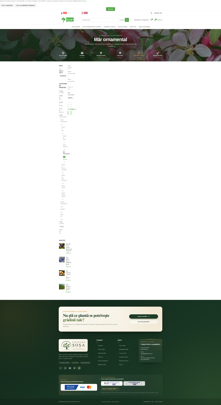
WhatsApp (110, 9)
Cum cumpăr (122, 345)
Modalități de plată (123, 349)
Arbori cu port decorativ (62, 178)
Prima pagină (70, 66)
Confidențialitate (146, 401)
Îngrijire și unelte (102, 364)
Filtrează (63, 76)
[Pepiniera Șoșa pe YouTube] (70, 368)
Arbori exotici (62, 186)
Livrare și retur (122, 353)
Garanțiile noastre (123, 357)
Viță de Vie (60, 231)
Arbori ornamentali (61, 120)
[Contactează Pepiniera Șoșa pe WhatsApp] (79, 368)
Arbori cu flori (62, 128)
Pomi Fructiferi (59, 222)
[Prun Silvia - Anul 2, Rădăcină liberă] (62, 262)
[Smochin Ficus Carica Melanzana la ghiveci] (62, 248)
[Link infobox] (68, 13)
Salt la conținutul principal (25, 5)
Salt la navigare (7, 5)
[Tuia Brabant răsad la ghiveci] (62, 288)
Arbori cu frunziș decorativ (62, 167)
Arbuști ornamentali (61, 202)
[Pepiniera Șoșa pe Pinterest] (74, 368)
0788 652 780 (144, 349)
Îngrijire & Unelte (60, 103)
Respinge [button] (83, 1)
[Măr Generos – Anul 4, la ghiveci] (62, 275)
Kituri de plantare (60, 110)
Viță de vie (100, 357)
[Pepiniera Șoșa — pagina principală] (73, 345)
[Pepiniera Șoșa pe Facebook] (61, 368)
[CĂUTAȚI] (127, 20)
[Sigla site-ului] (67, 19)
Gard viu (61, 215)
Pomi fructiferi (101, 349)
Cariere (121, 364)
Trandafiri (59, 226)
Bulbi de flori (59, 97)
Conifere (61, 209)
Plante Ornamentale (59, 115)
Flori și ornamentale (103, 360)
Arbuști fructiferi (102, 353)
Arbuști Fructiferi (60, 91)
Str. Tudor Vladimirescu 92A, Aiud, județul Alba (148, 358)
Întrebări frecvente (123, 360)
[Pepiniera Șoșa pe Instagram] (65, 368)
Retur (152, 401)
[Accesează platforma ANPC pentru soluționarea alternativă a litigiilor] (112, 383)
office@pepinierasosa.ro (147, 353)
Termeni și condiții (158, 401)
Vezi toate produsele (143, 321)
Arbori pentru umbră (62, 194)
